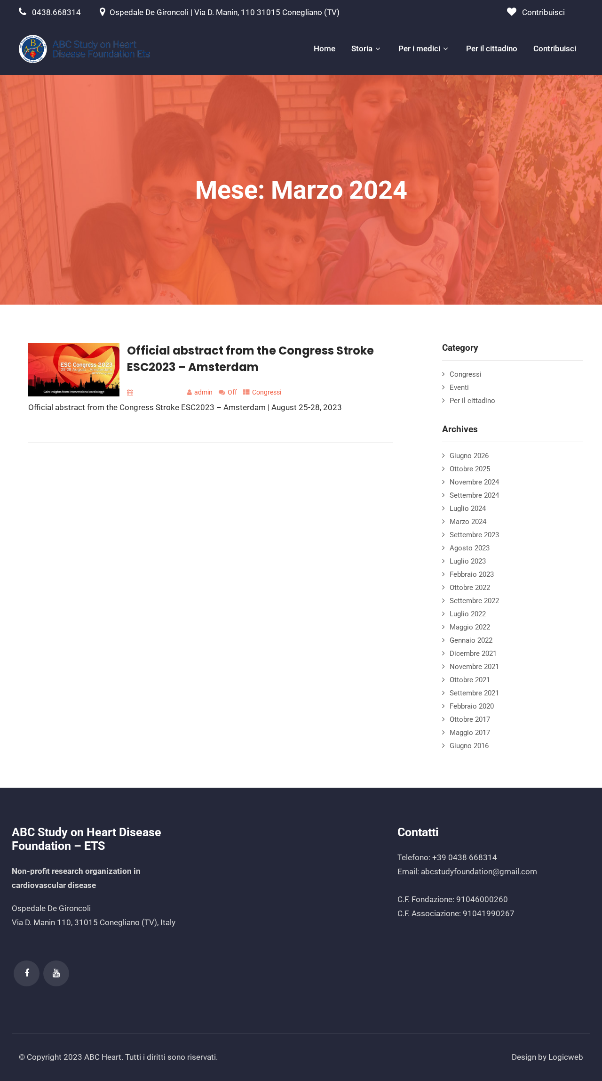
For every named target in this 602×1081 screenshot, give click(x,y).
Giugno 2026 (469, 456)
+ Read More (372, 432)
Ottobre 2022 (470, 587)
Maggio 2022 (470, 627)
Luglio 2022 (468, 614)
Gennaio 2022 (471, 640)
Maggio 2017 (470, 732)
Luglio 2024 (468, 508)
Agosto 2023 (470, 548)
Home (324, 48)
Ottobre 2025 (470, 469)
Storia (361, 48)
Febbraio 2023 (472, 574)
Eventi (459, 387)
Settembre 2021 (474, 693)
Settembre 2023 (474, 535)
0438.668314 (56, 12)
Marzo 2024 (468, 521)
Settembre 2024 (474, 495)
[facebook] (27, 973)
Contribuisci (543, 12)
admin (203, 392)
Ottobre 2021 (470, 680)
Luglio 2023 (468, 561)
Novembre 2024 (474, 482)
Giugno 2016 (469, 746)
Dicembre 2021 (473, 653)
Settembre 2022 (474, 601)
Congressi (266, 392)
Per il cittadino (491, 48)
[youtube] (56, 973)
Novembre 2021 (474, 666)
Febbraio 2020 (472, 706)
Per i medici (419, 48)
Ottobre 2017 (470, 719)
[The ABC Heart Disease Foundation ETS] (84, 49)
